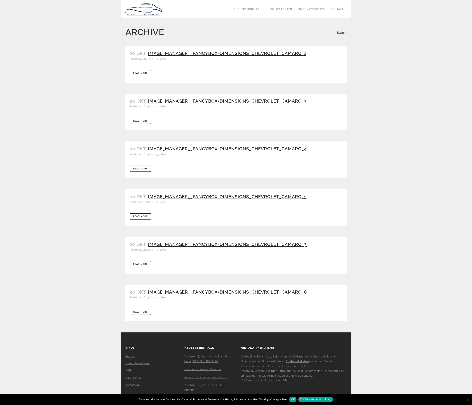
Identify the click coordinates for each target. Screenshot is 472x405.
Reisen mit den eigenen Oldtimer (205, 377)
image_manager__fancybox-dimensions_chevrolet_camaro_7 (227, 101)
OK (293, 399)
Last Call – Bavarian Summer (202, 369)
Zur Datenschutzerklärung (315, 399)
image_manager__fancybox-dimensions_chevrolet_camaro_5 (227, 196)
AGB (128, 370)
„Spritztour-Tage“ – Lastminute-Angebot (204, 387)
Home (340, 32)
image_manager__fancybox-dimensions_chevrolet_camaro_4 (227, 148)
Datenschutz (133, 377)
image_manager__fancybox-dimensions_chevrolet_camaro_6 (227, 292)
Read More (140, 73)
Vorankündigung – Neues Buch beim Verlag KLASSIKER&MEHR (208, 359)
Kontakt (130, 356)
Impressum (132, 385)
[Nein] (467, 399)
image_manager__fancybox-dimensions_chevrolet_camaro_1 (227, 53)
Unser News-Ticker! (137, 363)
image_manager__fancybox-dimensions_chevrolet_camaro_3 (227, 244)
